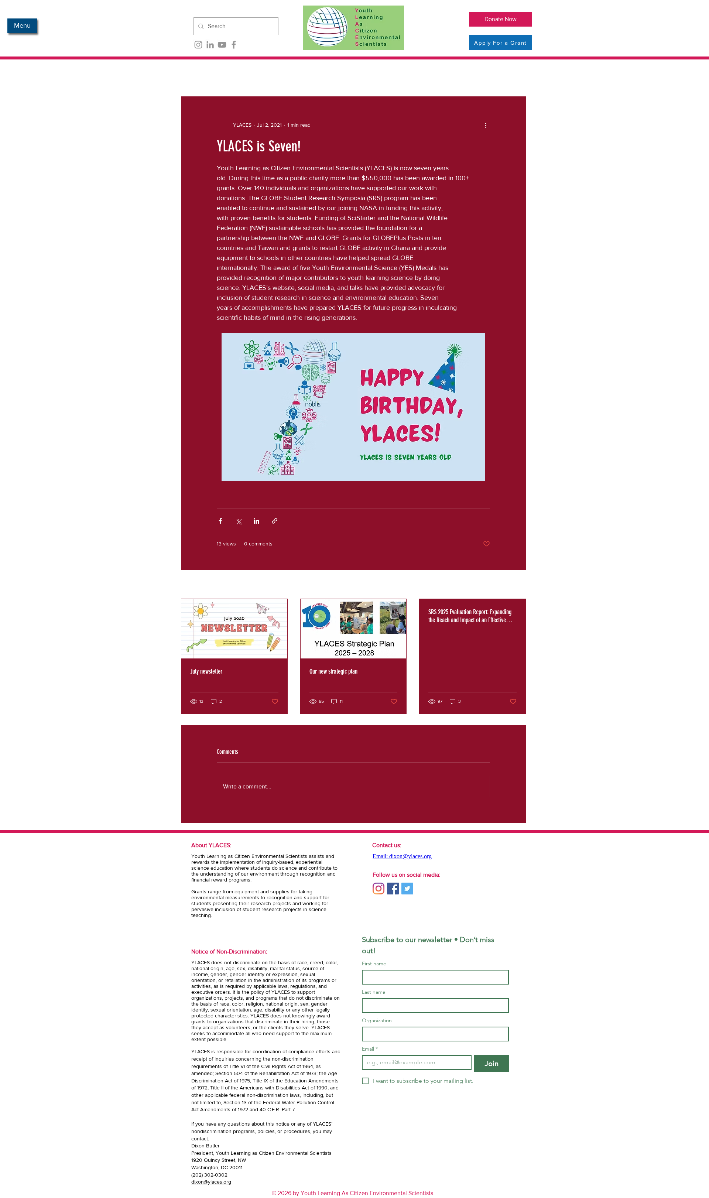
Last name (374, 992)
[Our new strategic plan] (354, 628)
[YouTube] (222, 45)
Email (370, 1049)
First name (374, 964)
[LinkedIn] (210, 45)
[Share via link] (274, 520)
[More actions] (485, 124)
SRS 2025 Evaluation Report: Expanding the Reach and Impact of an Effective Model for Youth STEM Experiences (469, 616)
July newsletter (206, 671)
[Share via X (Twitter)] (238, 520)
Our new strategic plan (333, 671)
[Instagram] (198, 45)
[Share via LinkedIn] (256, 520)
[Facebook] (234, 45)
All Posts (192, 74)
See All (518, 585)
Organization (377, 1020)
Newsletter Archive (242, 74)
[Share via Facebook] (220, 520)
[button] (22, 25)
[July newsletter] (234, 628)
